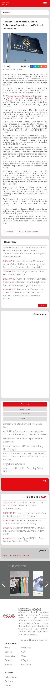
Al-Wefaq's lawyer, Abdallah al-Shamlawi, (22, 96)
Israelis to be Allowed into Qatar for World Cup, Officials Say (22, 522)
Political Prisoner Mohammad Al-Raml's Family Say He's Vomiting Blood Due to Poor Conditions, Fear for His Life (24, 264)
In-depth (9, 673)
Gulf (43, 497)
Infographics (26, 660)
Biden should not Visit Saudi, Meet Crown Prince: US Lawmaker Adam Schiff (24, 531)
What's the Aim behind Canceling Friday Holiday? (23, 470)
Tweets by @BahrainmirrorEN (17, 556)
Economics (25, 409)
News (7, 12)
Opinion (8, 685)
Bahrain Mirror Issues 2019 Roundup (11, 577)
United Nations (31, 232)
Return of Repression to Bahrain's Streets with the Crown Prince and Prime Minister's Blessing (24, 457)
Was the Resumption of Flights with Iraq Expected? (23, 440)
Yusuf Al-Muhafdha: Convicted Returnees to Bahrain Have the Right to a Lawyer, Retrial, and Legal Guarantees (25, 282)
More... (43, 305)
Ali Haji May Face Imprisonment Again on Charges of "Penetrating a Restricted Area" (24, 433)
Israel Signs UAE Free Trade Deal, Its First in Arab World (23, 540)
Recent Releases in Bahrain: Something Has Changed (23, 447)
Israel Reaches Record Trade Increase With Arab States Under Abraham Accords (24, 506)
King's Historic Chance (14, 464)
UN (19, 232)
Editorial (8, 652)
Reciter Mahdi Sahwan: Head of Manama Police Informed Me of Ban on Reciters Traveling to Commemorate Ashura (24, 294)
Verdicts (25, 419)
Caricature (26, 665)
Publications (17, 566)
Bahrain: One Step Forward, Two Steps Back (22, 425)
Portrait (8, 665)
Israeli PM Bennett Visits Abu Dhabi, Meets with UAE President (24, 514)
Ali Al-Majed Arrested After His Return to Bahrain (23, 273)
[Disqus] (25, 358)
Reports (25, 404)
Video (24, 656)
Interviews (25, 414)
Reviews (9, 681)
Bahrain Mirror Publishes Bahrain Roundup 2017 (35, 579)
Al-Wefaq (9, 232)
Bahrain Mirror (5, 3)
